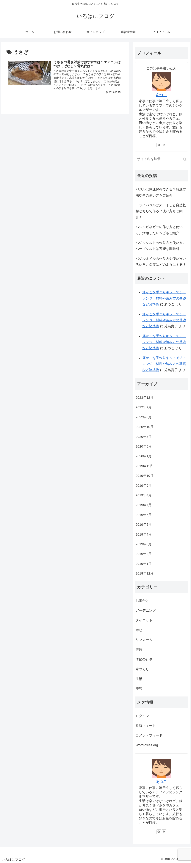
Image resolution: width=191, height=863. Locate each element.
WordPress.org (147, 745)
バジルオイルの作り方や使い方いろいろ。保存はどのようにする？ (161, 261)
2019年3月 (144, 544)
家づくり (142, 669)
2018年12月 (145, 573)
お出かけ (142, 600)
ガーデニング (146, 610)
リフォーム (144, 640)
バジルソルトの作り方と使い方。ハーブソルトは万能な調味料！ (161, 246)
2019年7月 (144, 505)
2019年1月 (144, 564)
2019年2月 (144, 554)
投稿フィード (146, 726)
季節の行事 (144, 659)
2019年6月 (144, 515)
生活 (139, 679)
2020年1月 (144, 456)
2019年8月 (144, 495)
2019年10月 (145, 476)
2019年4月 (144, 534)
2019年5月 (144, 524)
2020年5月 (144, 446)
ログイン (142, 716)
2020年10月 (145, 427)
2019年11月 (144, 466)
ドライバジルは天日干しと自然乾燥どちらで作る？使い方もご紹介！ (161, 211)
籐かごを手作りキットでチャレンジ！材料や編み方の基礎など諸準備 (164, 298)
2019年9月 (144, 485)
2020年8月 (144, 437)
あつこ (161, 95)
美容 (139, 689)
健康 (139, 649)
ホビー (141, 630)
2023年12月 (145, 397)
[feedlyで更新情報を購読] (158, 145)
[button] (184, 159)
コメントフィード (149, 735)
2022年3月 (144, 417)
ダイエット (144, 620)
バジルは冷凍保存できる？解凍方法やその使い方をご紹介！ (161, 192)
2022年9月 (144, 407)
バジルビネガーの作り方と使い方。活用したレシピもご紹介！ (159, 230)
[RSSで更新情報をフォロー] (164, 145)
